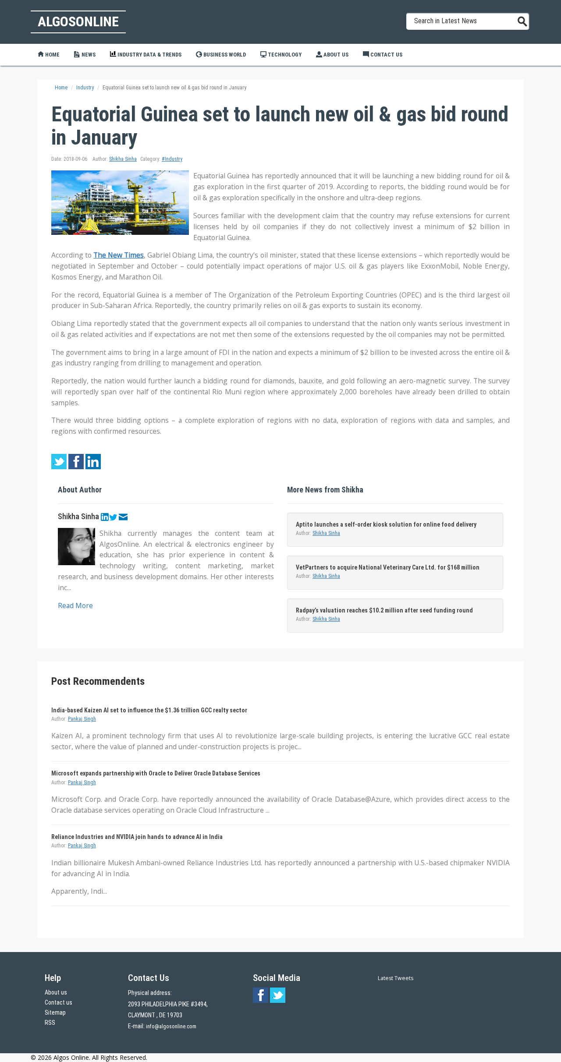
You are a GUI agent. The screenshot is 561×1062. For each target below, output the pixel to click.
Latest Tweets (395, 978)
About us (56, 992)
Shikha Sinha (123, 159)
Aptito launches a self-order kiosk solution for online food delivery (386, 524)
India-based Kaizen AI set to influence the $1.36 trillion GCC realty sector (149, 710)
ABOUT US (335, 54)
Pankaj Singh (82, 719)
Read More (75, 605)
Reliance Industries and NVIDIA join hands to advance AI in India (137, 836)
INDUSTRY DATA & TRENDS (148, 54)
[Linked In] (105, 516)
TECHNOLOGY (284, 54)
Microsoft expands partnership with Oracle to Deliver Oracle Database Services (155, 773)
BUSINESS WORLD (224, 54)
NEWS (88, 54)
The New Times (118, 255)
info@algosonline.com (171, 1026)
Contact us (58, 1002)
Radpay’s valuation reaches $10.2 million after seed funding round (384, 610)
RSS (50, 1022)
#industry (172, 159)
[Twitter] (113, 516)
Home (52, 54)
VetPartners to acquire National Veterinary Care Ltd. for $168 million (387, 567)
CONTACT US (385, 54)
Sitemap (55, 1012)
